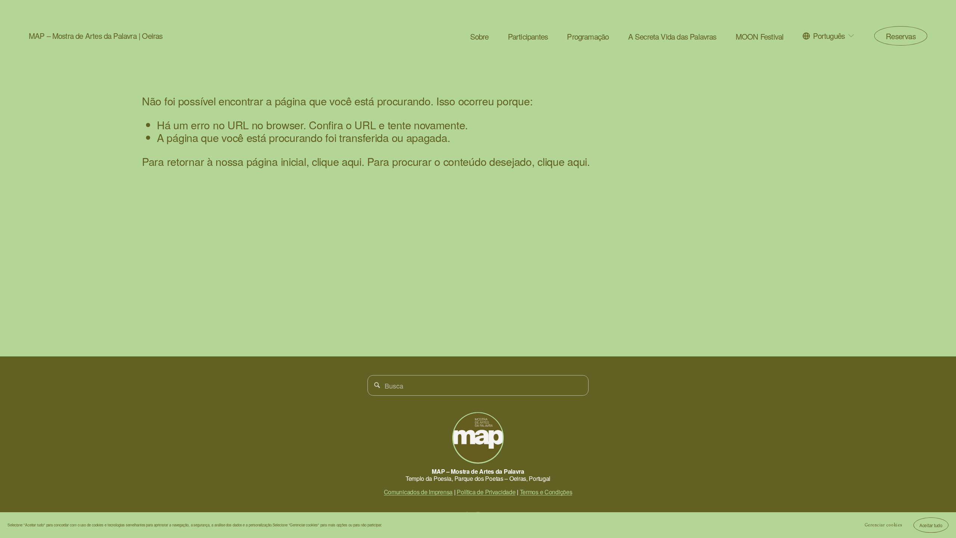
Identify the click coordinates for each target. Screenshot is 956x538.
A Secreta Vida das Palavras (672, 36)
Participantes (528, 36)
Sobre (479, 36)
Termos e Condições (546, 491)
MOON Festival (759, 36)
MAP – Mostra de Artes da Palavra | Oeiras (96, 35)
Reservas (901, 36)
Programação (588, 36)
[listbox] (829, 36)
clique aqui (336, 161)
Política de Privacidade (486, 491)
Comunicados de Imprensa (418, 491)
